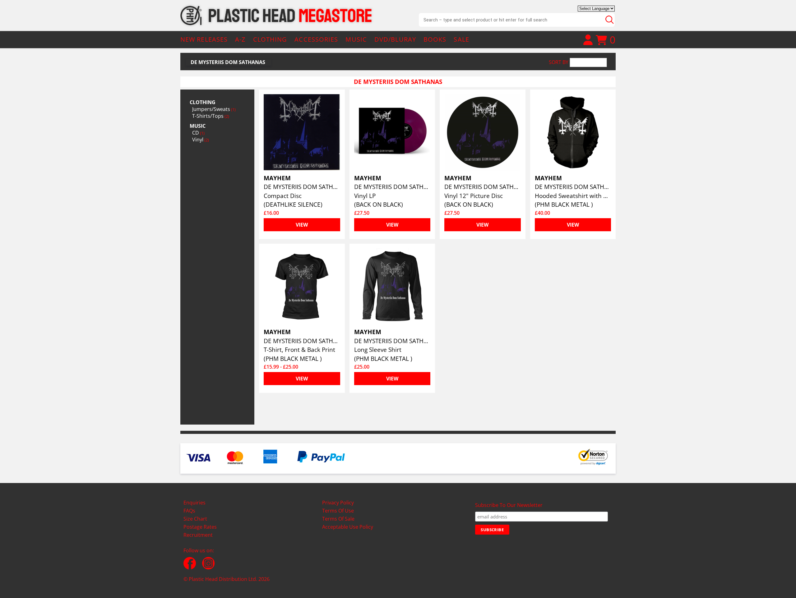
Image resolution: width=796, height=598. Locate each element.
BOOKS (435, 39)
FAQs (189, 510)
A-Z (240, 39)
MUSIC (356, 39)
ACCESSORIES (316, 39)
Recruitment (198, 534)
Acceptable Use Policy (347, 526)
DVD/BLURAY (395, 39)
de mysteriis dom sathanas (228, 62)
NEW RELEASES (204, 39)
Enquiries (194, 502)
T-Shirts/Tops (210, 116)
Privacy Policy (338, 502)
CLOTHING (270, 39)
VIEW (302, 224)
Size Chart (195, 518)
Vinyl (200, 139)
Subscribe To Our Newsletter (509, 505)
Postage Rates (200, 526)
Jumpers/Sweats (214, 109)
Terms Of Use (338, 510)
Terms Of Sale (338, 518)
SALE (461, 39)
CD (198, 132)
